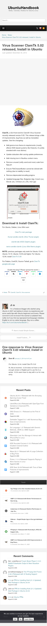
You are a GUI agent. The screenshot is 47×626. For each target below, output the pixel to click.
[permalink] (43, 292)
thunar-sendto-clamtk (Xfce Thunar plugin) (23, 237)
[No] (44, 617)
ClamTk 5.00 (16, 256)
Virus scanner (25, 292)
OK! (15, 619)
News (5, 292)
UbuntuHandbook (23, 7)
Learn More (29, 619)
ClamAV (12, 292)
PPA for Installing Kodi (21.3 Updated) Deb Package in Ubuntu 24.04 (24, 581)
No (21, 619)
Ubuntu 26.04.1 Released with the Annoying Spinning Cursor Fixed (26, 396)
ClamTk (18, 292)
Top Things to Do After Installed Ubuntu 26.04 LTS (26, 489)
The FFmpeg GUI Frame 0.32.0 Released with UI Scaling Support (25, 573)
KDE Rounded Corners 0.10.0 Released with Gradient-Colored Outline (26, 444)
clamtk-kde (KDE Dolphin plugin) (23, 241)
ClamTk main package (23, 232)
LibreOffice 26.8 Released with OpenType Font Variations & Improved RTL (27, 404)
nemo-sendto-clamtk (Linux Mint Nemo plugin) (23, 246)
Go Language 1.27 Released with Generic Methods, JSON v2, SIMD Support (25, 428)
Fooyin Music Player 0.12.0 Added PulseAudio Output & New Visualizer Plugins (24, 563)
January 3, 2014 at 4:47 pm (23, 358)
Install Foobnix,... (22, 337)
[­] (23, 1)
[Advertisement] (23, 81)
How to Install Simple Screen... (24, 330)
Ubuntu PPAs (18, 597)
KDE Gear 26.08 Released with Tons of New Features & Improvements (26, 468)
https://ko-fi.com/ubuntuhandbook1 (14, 322)
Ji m (9, 580)
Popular (23, 482)
